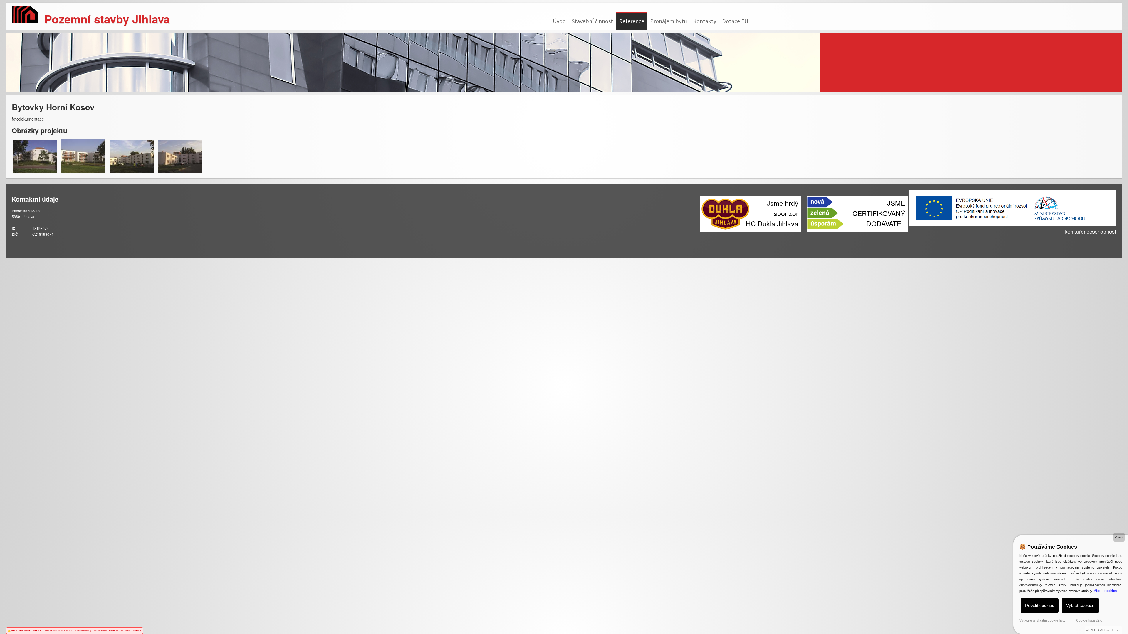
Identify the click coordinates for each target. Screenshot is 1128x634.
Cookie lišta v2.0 (1089, 620)
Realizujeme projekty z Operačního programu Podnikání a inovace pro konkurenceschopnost (1034, 226)
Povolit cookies (1039, 605)
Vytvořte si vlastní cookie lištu (1042, 620)
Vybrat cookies (1080, 605)
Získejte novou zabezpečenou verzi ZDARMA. (117, 630)
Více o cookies (1105, 591)
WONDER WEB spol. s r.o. (1103, 630)
